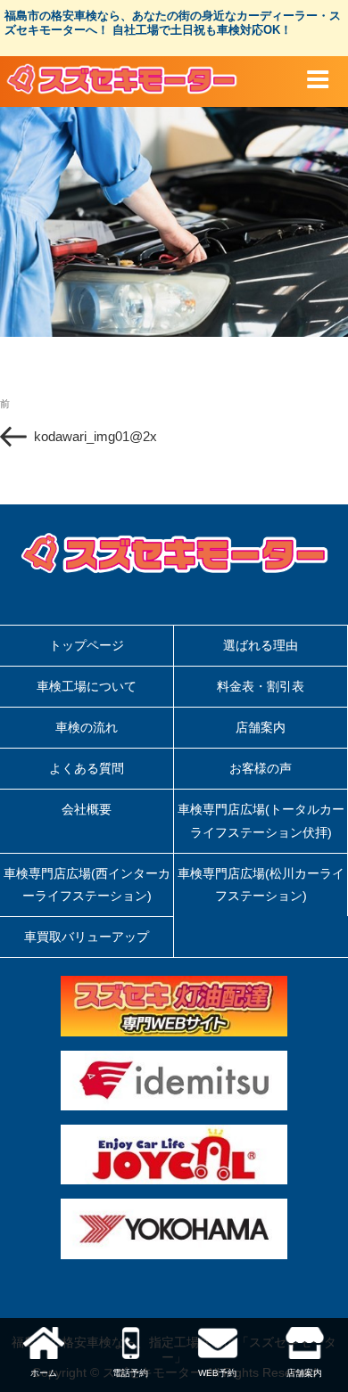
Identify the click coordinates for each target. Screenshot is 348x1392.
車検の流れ (86, 727)
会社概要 (87, 809)
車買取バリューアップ (86, 936)
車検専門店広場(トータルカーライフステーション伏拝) (261, 820)
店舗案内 (261, 727)
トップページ (86, 645)
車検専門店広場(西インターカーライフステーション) (87, 884)
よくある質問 (86, 768)
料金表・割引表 (260, 686)
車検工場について (87, 686)
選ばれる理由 (260, 645)
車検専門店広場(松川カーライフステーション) (261, 884)
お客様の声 (260, 768)
